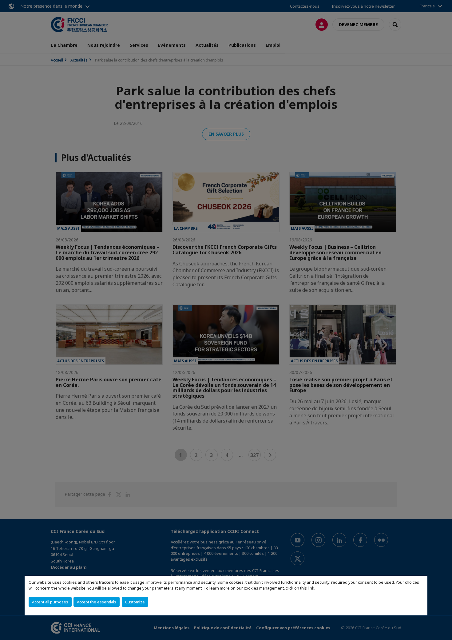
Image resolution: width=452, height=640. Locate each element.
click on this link (300, 588)
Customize (135, 602)
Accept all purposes (50, 602)
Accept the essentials (96, 602)
